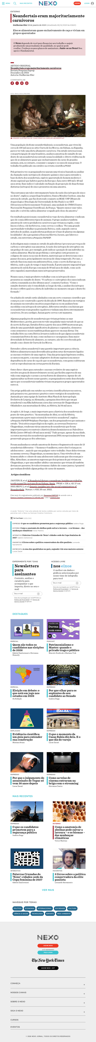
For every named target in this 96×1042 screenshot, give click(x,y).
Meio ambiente (63, 914)
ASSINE (77, 3)
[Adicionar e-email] (38, 593)
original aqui (55, 498)
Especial (14, 641)
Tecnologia (37, 914)
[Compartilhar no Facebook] (12, 83)
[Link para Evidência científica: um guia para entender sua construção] (26, 718)
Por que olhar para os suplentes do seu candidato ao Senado (62, 693)
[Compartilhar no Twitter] (17, 83)
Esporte (50, 914)
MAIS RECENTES (26, 3)
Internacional (45, 908)
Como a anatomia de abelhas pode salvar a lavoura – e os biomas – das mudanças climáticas (70, 832)
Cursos (14, 1020)
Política (18, 908)
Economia (29, 908)
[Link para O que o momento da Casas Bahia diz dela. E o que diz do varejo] (63, 718)
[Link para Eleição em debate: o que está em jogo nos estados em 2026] (26, 675)
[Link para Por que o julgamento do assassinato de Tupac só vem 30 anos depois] (26, 762)
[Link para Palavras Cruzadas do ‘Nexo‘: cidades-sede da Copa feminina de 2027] (26, 858)
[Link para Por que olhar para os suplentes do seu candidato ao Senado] (63, 675)
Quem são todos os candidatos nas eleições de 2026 (28, 647)
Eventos (15, 1027)
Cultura (72, 908)
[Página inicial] (48, 3)
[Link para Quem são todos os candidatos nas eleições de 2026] (26, 629)
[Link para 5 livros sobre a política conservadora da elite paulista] (69, 858)
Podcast (51, 641)
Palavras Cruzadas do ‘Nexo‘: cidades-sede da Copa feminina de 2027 (27, 877)
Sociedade (60, 908)
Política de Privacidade (21, 599)
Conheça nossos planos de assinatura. (40, 48)
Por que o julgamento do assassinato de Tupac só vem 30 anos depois (28, 781)
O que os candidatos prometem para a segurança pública (47, 523)
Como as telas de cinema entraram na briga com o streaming (63, 781)
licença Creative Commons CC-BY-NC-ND (27, 498)
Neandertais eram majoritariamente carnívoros (35, 68)
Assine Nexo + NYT (48, 968)
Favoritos (16, 542)
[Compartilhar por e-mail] (22, 83)
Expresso (16, 523)
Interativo (17, 535)
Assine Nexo (48, 945)
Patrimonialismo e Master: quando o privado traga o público (64, 647)
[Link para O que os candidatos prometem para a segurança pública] (26, 811)
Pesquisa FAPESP (51, 495)
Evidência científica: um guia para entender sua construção (27, 737)
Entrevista (17, 549)
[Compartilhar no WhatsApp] (26, 83)
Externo (16, 528)
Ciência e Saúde (21, 914)
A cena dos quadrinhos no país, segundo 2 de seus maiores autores (52, 549)
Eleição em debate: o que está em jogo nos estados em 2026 (26, 693)
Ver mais (48, 890)
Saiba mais (28, 518)
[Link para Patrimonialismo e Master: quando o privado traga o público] (63, 629)
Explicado (15, 731)
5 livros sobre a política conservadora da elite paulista (47, 542)
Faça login (48, 952)
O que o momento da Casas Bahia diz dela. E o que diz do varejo (64, 737)
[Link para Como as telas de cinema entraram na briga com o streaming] (63, 762)
